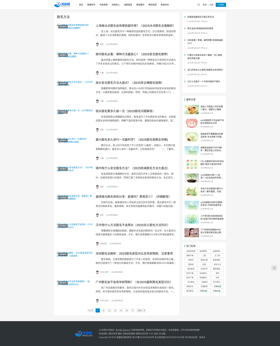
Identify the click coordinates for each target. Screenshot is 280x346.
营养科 (191, 264)
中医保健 (103, 4)
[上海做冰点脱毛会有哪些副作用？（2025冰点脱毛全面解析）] (75, 35)
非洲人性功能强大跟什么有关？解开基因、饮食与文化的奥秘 (212, 191)
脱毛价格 (204, 260)
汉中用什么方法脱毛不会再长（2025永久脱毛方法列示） (133, 225)
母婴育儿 (116, 4)
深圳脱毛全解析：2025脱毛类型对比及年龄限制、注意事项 (134, 253)
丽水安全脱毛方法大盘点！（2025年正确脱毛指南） (130, 83)
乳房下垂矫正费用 (191, 278)
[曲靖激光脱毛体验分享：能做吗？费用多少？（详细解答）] (75, 205)
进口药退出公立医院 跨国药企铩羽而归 (205, 69)
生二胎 (217, 255)
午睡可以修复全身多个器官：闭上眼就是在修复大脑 (204, 56)
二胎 (204, 255)
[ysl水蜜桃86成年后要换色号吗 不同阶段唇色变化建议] (191, 205)
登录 (205, 4)
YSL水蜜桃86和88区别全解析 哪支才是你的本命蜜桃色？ (212, 164)
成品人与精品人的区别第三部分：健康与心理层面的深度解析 (212, 109)
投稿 (222, 5)
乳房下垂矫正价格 (191, 273)
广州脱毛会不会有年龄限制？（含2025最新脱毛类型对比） (134, 282)
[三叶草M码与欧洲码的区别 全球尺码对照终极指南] (191, 219)
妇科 (217, 278)
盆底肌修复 (191, 251)
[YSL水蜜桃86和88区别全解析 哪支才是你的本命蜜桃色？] (191, 164)
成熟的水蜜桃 (191, 286)
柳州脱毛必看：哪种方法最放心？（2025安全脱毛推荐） (133, 54)
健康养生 (91, 4)
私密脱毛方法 (205, 273)
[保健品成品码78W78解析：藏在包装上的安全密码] (191, 150)
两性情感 (152, 4)
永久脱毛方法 (218, 282)
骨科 (217, 273)
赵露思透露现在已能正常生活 (200, 17)
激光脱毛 (190, 269)
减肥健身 (128, 4)
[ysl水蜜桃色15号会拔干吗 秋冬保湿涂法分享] (191, 123)
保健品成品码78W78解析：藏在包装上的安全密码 (212, 150)
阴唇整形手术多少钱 (205, 278)
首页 (81, 4)
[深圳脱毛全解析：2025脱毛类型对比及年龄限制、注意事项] (75, 262)
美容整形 (140, 4)
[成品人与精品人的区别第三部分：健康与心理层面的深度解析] (191, 109)
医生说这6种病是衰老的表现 (200, 28)
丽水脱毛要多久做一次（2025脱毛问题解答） (125, 111)
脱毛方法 (217, 264)
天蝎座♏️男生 (218, 291)
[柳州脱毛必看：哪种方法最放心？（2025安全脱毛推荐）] (75, 63)
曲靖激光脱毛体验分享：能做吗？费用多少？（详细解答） (134, 196)
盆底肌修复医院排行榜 (205, 251)
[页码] (144, 310)
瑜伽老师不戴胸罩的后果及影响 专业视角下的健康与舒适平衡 (212, 136)
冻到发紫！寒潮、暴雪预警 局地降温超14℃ (205, 41)
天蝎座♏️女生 (205, 291)
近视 (204, 264)
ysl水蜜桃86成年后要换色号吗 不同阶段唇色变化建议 (212, 205)
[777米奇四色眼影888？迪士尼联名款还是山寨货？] (191, 232)
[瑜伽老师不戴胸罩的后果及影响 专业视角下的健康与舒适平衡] (191, 137)
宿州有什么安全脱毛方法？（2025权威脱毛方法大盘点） (133, 168)
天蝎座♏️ (217, 286)
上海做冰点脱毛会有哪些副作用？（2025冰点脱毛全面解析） (136, 25)
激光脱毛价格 (191, 291)
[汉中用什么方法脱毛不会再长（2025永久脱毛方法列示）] (75, 234)
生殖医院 (204, 286)
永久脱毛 (190, 282)
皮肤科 (191, 260)
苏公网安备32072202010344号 (169, 337)
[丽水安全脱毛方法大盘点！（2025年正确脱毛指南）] (75, 92)
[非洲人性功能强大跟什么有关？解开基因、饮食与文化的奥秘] (191, 191)
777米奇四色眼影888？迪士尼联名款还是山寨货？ (211, 232)
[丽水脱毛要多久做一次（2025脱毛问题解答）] (75, 120)
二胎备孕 (204, 282)
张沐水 (202, 337)
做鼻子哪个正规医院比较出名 (191, 255)
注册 (211, 4)
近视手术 (204, 269)
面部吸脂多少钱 (218, 269)
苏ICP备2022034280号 (143, 337)
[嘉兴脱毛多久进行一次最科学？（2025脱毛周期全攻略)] (75, 148)
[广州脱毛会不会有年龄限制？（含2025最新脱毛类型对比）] (75, 291)
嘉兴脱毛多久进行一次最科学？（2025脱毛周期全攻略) (132, 139)
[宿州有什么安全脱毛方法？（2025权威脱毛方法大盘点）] (75, 177)
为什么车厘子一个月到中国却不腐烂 (203, 81)
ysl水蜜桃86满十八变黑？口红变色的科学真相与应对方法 (212, 178)
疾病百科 (165, 4)
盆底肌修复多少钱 (218, 251)
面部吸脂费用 (218, 260)
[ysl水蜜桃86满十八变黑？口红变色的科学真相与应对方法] (191, 178)
